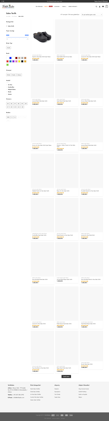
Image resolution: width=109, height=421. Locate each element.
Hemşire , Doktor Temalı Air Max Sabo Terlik (66, 145)
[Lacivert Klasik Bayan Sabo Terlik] (66, 259)
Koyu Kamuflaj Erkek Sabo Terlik (39, 279)
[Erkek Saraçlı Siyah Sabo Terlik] (66, 303)
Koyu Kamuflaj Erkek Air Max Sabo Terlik (90, 279)
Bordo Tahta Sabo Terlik (86, 364)
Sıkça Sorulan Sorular (84, 389)
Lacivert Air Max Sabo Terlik (39, 323)
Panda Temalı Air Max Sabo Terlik (65, 235)
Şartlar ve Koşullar (83, 394)
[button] (35, 58)
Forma (64, 6)
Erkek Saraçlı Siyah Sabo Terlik (64, 323)
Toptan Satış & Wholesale (101, 1)
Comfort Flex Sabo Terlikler (36, 397)
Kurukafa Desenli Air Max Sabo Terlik (90, 191)
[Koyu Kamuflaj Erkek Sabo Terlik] (42, 259)
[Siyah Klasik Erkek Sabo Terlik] (66, 81)
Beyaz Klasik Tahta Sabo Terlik (64, 368)
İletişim (80, 397)
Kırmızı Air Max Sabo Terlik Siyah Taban (41, 145)
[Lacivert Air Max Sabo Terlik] (42, 303)
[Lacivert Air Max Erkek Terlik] (91, 215)
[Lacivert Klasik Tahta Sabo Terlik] (42, 81)
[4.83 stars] (60, 148)
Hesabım (56, 389)
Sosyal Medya (56, 418)
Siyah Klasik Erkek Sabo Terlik (64, 101)
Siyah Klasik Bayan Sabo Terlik (88, 323)
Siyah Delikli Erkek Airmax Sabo (64, 57)
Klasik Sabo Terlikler (35, 389)
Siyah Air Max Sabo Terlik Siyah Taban (41, 57)
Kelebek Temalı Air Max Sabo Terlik (40, 191)
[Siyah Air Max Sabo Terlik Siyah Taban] (42, 36)
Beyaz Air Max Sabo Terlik (63, 191)
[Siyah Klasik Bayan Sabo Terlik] (91, 303)
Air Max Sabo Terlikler (35, 394)
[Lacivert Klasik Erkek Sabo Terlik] (91, 125)
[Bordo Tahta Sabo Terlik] (91, 346)
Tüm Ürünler (39, 6)
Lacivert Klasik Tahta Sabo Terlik (39, 101)
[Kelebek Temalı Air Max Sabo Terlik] (42, 171)
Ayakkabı (56, 6)
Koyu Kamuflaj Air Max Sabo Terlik (40, 368)
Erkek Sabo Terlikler (35, 391)
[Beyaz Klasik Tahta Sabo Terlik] (66, 348)
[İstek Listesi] (103, 6)
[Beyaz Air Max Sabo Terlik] (66, 171)
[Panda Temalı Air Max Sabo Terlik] (66, 215)
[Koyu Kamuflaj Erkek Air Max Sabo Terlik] (91, 259)
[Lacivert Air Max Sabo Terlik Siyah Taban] (91, 36)
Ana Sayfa (8, 16)
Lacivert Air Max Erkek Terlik (88, 235)
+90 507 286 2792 (18, 395)
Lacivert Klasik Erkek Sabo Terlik (88, 145)
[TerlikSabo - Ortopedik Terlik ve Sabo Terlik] (8, 6)
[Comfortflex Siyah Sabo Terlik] (42, 215)
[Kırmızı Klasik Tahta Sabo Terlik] (91, 81)
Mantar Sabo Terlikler (35, 400)
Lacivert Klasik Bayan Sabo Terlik (64, 279)
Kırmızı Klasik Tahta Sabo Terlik (88, 101)
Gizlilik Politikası (82, 391)
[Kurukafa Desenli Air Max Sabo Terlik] (91, 171)
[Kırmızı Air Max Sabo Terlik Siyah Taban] (42, 125)
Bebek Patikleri (73, 6)
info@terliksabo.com (18, 397)
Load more (66, 376)
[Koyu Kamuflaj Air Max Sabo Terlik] (42, 348)
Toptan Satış (57, 397)
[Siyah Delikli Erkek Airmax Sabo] (66, 36)
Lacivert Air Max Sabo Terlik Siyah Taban (90, 57)
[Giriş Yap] (99, 6)
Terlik (46, 6)
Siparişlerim (57, 391)
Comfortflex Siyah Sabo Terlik (39, 235)
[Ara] (96, 6)
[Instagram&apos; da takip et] (3, 1)
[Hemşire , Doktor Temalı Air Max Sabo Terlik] (66, 125)
